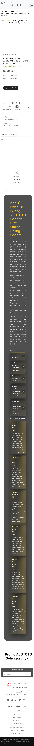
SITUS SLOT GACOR (17, 733)
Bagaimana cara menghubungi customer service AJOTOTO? (16, 407)
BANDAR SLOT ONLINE (17, 727)
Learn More (25, 741)
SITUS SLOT (17, 720)
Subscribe (26, 674)
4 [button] (18, 182)
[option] (17, 161)
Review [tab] (15, 191)
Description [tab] (6, 191)
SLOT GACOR (17, 717)
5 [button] (20, 182)
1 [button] (13, 182)
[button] (10, 93)
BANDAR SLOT (17, 724)
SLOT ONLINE (13, 12)
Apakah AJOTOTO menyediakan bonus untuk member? (16, 391)
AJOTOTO (4, 12)
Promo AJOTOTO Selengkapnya (18, 656)
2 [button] (15, 182)
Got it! (5, 743)
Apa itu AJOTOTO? (15, 356)
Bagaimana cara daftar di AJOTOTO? (16, 378)
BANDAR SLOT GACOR (17, 730)
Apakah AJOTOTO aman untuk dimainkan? (15, 366)
